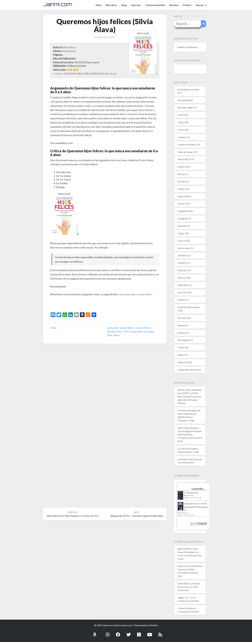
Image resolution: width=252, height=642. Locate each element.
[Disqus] (105, 391)
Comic (180, 129)
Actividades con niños (188, 89)
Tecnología (183, 340)
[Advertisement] (84, 304)
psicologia (149, 331)
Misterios (182, 262)
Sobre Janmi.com (123, 625)
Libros (53, 327)
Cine (179, 114)
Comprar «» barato (85, 73)
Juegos (180, 233)
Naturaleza (183, 285)
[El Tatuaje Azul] (180, 496)
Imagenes (182, 211)
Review (181, 325)
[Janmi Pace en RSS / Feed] (160, 633)
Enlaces (181, 174)
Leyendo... (198, 488)
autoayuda (112, 327)
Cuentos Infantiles (186, 144)
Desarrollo (182, 159)
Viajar (180, 354)
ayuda (123, 327)
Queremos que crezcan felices (135, 294)
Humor (181, 203)
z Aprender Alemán (187, 369)
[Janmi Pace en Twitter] (129, 633)
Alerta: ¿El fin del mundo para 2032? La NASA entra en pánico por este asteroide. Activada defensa (189, 396)
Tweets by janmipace (187, 47)
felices (147, 327)
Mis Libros (111, 5)
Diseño (180, 166)
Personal (181, 317)
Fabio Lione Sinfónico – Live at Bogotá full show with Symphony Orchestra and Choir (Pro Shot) (190, 434)
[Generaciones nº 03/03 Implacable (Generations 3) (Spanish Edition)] (180, 507)
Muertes (181, 270)
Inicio (98, 5)
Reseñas (173, 5)
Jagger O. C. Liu (185, 597)
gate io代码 (183, 548)
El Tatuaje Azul (191, 492)
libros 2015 (123, 331)
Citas (180, 122)
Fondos (181, 188)
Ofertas (181, 299)
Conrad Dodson (185, 608)
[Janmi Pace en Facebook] (118, 633)
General (181, 196)
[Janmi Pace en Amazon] (94, 633)
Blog (123, 5)
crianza (139, 327)
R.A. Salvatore (184, 513)
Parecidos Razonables (188, 307)
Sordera (181, 332)
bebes (131, 327)
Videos (180, 362)
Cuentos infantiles (155, 5)
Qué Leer (136, 5)
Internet (181, 225)
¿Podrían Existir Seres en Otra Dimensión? (188, 587)
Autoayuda (69, 51)
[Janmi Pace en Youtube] (149, 633)
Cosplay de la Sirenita (188, 600)
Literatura (182, 255)
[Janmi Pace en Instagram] (107, 633)
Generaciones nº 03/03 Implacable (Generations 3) (196, 507)
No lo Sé (181, 292)
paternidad (136, 331)
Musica (181, 277)
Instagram (182, 218)
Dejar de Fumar (185, 152)
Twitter (181, 347)
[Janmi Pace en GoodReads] (139, 633)
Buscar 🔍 (201, 5)
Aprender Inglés (185, 107)
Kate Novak (190, 495)
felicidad (111, 331)
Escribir (181, 181)
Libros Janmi (183, 248)
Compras (182, 137)
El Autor (187, 5)
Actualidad (182, 100)
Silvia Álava (69, 47)
